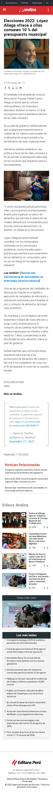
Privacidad (27, 781)
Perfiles (24, 3)
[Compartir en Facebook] (44, 527)
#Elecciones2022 (18, 407)
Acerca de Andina (28, 779)
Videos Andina (15, 505)
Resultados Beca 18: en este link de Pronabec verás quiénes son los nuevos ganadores (25, 661)
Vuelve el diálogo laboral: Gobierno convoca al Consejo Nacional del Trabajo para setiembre (38, 519)
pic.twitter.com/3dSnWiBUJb (24, 425)
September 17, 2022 (21, 441)
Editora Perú (13, 779)
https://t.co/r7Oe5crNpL (27, 421)
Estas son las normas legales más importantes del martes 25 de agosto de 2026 (26, 723)
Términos (42, 779)
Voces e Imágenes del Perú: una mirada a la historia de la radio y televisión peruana (39, 579)
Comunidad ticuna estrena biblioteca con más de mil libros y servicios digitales (37, 539)
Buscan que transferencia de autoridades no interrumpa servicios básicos (23, 276)
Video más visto (26, 597)
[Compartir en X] (47, 527)
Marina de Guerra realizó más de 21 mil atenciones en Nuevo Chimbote (37, 558)
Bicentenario (12, 3)
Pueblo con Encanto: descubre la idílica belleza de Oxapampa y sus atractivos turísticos (25, 693)
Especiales (37, 3)
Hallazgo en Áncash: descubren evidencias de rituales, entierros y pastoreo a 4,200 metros (27, 682)
